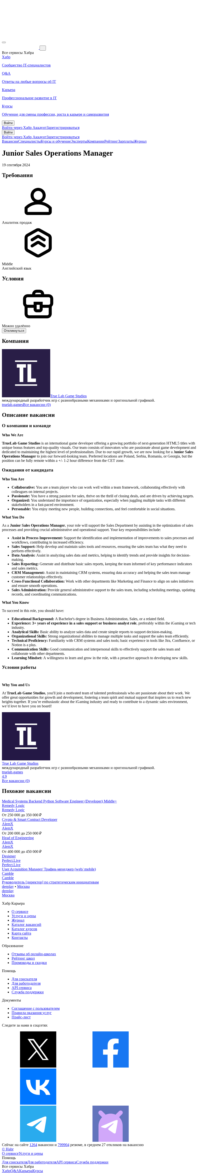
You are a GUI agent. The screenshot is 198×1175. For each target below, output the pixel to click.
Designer (9, 856)
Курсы (37, 1171)
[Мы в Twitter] (38, 1066)
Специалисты (29, 141)
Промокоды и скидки (29, 963)
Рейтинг (111, 141)
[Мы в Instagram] (110, 1103)
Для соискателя (24, 979)
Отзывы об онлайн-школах (34, 954)
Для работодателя (26, 983)
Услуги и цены (24, 916)
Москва (23, 886)
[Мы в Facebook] (110, 1066)
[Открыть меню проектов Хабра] (4, 42)
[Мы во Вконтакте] (38, 1103)
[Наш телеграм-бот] (110, 1140)
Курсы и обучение (56, 141)
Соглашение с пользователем (36, 1008)
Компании (95, 141)
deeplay (8, 886)
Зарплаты (126, 141)
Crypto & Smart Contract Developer (29, 819)
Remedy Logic (13, 805)
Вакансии (10, 141)
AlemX (7, 824)
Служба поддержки (28, 992)
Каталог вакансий (26, 925)
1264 (33, 1145)
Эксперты (79, 141)
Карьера (25, 1171)
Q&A (14, 1171)
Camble (8, 873)
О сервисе (20, 911)
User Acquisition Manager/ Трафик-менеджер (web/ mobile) (49, 869)
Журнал (140, 141)
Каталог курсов (24, 929)
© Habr (8, 1149)
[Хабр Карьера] (21, 48)
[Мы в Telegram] (38, 1140)
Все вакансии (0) (37, 405)
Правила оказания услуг (32, 1013)
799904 (63, 1145)
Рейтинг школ (23, 958)
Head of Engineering (18, 838)
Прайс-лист (21, 1017)
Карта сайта (21, 933)
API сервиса (22, 988)
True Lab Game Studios (68, 396)
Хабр (6, 1171)
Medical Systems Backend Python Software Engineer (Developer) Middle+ (59, 801)
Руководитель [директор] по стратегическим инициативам (50, 882)
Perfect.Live (11, 860)
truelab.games (12, 405)
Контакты (20, 938)
